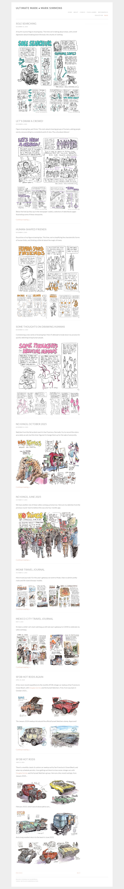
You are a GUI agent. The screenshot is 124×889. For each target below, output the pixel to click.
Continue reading (23, 220)
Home (70, 12)
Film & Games (91, 12)
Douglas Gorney (35, 688)
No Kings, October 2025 (31, 424)
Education (99, 15)
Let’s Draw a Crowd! (29, 121)
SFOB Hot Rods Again (29, 676)
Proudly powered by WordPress (26, 879)
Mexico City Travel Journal (34, 618)
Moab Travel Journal (30, 569)
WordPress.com (32, 881)
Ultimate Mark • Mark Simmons (39, 8)
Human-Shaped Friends (31, 229)
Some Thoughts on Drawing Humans (40, 326)
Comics (82, 12)
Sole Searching (26, 23)
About (76, 12)
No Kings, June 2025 (28, 496)
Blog (106, 15)
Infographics (103, 12)
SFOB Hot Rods (25, 759)
